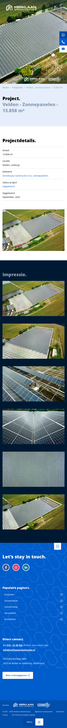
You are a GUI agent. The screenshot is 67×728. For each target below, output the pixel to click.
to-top (57, 546)
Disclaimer (60, 711)
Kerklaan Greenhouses (21, 8)
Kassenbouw (11, 600)
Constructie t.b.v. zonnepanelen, (31, 175)
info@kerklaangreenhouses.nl (19, 649)
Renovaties (10, 613)
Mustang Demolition (54, 79)
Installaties (10, 619)
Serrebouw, (8, 175)
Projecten (9, 594)
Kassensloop (11, 606)
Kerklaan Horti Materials (34, 79)
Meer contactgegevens (16, 675)
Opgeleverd (8, 186)
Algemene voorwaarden (44, 711)
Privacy (5, 715)
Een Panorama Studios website (23, 715)
